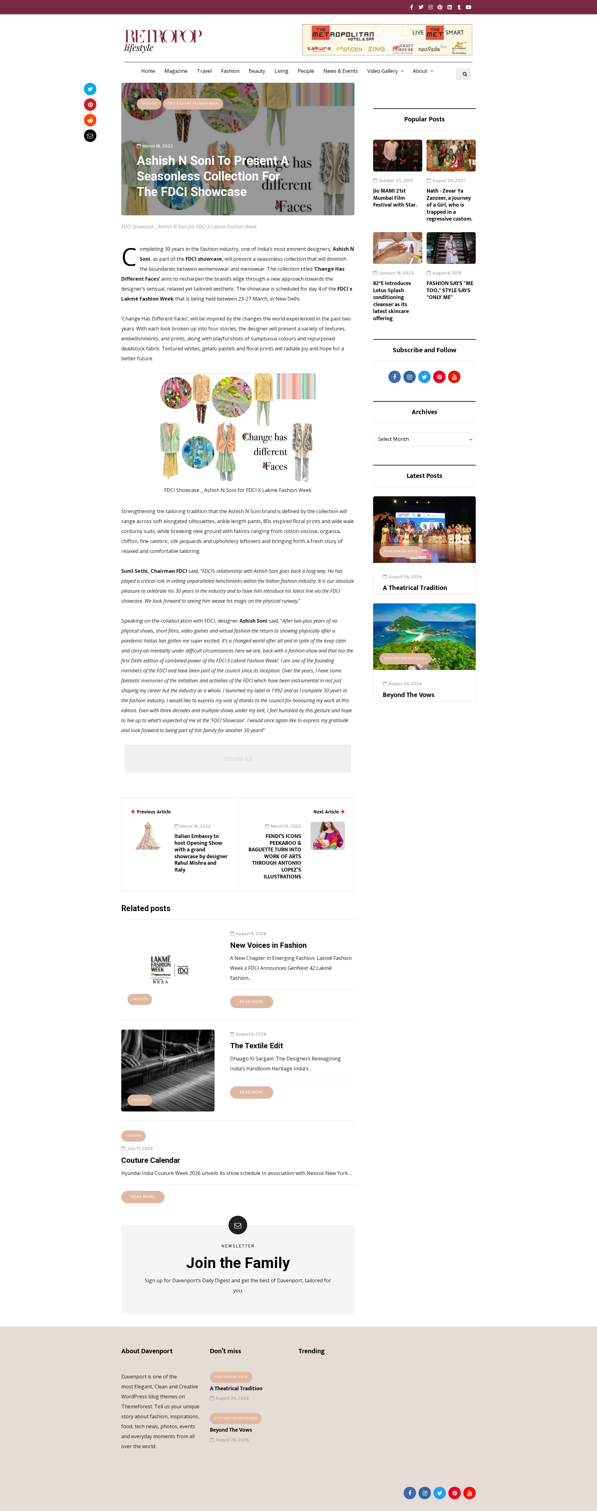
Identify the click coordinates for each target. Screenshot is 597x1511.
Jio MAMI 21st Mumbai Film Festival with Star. (395, 198)
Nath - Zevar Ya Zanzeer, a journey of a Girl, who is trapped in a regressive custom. (449, 205)
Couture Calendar (150, 1160)
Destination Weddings (405, 659)
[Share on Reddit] (90, 120)
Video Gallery (382, 70)
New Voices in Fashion (268, 945)
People (306, 70)
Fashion (230, 70)
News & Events (340, 70)
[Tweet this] (90, 89)
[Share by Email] (90, 135)
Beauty (257, 70)
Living (282, 70)
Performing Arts (400, 552)
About (420, 70)
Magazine (175, 70)
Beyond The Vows (409, 695)
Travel (204, 70)
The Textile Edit (256, 1045)
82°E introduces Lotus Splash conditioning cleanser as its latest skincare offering (392, 301)
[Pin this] (90, 104)
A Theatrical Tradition (415, 588)
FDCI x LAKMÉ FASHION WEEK (193, 104)
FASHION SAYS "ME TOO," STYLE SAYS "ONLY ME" (450, 290)
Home (148, 70)
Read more (252, 1001)
